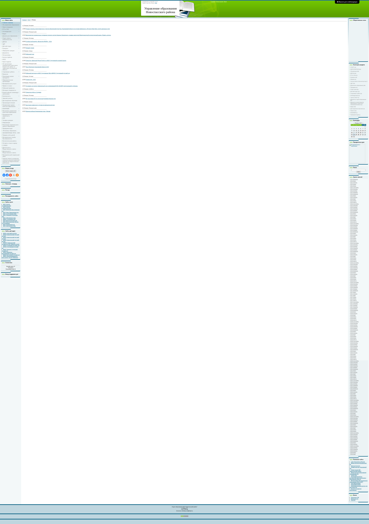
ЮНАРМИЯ (353, 112)
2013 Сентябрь (354, 223)
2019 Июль (353, 338)
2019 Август (353, 339)
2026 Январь (353, 451)
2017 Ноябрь (353, 305)
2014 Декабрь (354, 248)
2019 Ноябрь (353, 344)
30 (351, 136)
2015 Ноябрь (353, 266)
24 (354, 134)
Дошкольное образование (356, 85)
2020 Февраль (354, 349)
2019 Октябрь (354, 343)
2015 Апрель (353, 254)
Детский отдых (354, 91)
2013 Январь (353, 210)
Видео (351, 106)
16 (351, 132)
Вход (225, 1)
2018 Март (353, 312)
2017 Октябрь (354, 303)
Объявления (353, 71)
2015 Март (353, 253)
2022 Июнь (353, 395)
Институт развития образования (355, 489)
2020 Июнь (353, 356)
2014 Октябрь (354, 245)
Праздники (353, 87)
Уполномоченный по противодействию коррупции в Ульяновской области (357, 478)
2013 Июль (353, 220)
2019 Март (353, 331)
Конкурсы (352, 77)
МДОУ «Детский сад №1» (10, 233)
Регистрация (219, 1)
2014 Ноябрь (353, 246)
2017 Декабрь (354, 307)
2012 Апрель (353, 197)
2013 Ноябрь (353, 227)
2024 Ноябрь (353, 436)
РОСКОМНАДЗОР (356, 484)
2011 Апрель (353, 182)
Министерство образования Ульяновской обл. (357, 473)
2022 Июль (353, 397)
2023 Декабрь (354, 419)
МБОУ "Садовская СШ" (9, 219)
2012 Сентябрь (354, 204)
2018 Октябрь (354, 323)
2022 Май (353, 393)
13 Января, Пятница (28, 95)
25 (356, 134)
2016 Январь (353, 269)
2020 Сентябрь (354, 361)
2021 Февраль (354, 369)
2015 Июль (353, 259)
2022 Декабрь (354, 405)
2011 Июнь (353, 184)
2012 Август (353, 202)
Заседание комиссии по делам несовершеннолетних (40, 105)
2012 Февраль (354, 194)
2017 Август (353, 300)
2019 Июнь (353, 336)
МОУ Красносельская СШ (10, 220)
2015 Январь (353, 249)
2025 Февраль (354, 441)
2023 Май (353, 413)
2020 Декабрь (354, 366)
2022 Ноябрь (353, 403)
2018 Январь (353, 308)
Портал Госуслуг (355, 466)
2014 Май (353, 236)
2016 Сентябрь (354, 282)
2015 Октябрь (354, 264)
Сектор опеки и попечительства (358, 81)
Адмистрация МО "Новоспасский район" (355, 470)
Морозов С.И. (354, 499)
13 (360, 130)
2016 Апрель (353, 274)
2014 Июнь (353, 238)
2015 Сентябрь (354, 262)
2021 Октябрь (354, 382)
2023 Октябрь (354, 418)
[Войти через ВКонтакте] (3, 175)
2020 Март (353, 351)
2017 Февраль (354, 290)
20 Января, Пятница (28, 70)
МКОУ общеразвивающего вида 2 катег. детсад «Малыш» (9, 257)
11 (356, 130)
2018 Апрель (353, 313)
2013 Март (353, 213)
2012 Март (353, 195)
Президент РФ (355, 497)
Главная (213, 1)
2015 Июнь (353, 258)
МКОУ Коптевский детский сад (11, 255)
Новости (352, 110)
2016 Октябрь (354, 284)
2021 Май (353, 374)
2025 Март (353, 442)
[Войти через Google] (13, 175)
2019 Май (353, 334)
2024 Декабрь (354, 437)
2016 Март (353, 272)
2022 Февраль (354, 388)
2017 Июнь (353, 297)
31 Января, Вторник (28, 25)
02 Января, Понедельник (29, 108)
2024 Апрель (353, 426)
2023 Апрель (353, 411)
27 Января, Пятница (28, 38)
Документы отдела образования (358, 99)
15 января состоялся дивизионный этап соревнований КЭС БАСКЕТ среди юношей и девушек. (52, 86)
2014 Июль (353, 240)
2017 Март (353, 292)
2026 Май (353, 454)
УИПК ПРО (354, 475)
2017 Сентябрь (354, 302)
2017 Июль (353, 298)
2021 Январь (353, 367)
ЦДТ (351, 83)
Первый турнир (30, 48)
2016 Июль (353, 279)
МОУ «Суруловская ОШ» (10, 214)
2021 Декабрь (354, 385)
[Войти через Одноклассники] (17, 175)
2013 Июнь (353, 218)
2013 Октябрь (354, 225)
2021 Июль (353, 377)
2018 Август (353, 320)
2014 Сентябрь (354, 243)
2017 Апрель (353, 294)
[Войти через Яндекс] (10, 175)
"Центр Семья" (354, 97)
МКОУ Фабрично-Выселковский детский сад (8, 253)
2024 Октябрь (354, 434)
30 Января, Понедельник (29, 32)
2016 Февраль (354, 271)
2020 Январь (353, 348)
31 (354, 136)
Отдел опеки (353, 89)
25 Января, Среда (27, 51)
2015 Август (353, 261)
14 (363, 130)
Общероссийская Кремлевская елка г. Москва (38, 111)
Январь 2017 (358, 123)
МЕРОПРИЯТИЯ (354, 69)
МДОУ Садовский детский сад (11, 245)
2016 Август (353, 280)
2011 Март (353, 181)
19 (358, 132)
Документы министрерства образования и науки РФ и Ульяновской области (357, 103)
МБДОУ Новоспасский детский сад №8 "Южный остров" (10, 243)
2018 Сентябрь (354, 321)
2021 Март (353, 370)
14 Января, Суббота (28, 89)
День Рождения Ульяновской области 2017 (37, 67)
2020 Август (353, 359)
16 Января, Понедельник (29, 82)
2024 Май (353, 428)
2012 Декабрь (354, 209)
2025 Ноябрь (353, 447)
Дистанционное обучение (356, 108)
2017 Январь (353, 289)
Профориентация (354, 114)
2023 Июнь (353, 415)
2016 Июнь (353, 277)
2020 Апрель (353, 352)
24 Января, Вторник (28, 57)
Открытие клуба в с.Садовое (33, 92)
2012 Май (353, 199)
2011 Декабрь (354, 192)
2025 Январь (353, 439)
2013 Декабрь (354, 228)
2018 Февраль (354, 310)
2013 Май (353, 217)
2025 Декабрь (354, 449)
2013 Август (353, 222)
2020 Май (353, 354)
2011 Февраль (354, 179)
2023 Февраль (354, 408)
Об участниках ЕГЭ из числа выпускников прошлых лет (41, 98)
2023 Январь (353, 406)
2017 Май (353, 295)
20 (360, 132)
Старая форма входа (10, 179)
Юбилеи (352, 79)
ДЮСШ (352, 73)
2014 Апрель (353, 235)
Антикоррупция (354, 95)
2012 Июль (353, 200)
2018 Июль (353, 318)
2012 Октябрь (354, 205)
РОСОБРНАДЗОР (356, 483)
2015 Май (353, 256)
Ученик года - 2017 (31, 79)
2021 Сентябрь (354, 380)
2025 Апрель (353, 444)
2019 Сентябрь (354, 341)
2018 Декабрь (354, 326)
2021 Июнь (353, 375)
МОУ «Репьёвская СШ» (9, 218)
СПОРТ (352, 67)
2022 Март (353, 390)
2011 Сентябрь (354, 187)
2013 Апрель (353, 215)
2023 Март (353, 410)
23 (351, 134)
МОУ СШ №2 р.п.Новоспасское (6, 207)
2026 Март (353, 452)
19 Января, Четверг (27, 76)
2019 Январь (353, 328)
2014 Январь (353, 230)
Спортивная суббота (355, 93)
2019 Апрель (353, 333)
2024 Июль (353, 431)
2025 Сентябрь (354, 446)
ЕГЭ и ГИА (353, 75)
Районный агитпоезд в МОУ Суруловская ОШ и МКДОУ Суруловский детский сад (48, 73)
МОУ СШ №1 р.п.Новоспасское (6, 205)
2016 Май (353, 276)
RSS (156, 3)
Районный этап (30, 54)
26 (358, 134)
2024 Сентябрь (354, 433)
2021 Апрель (353, 372)
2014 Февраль (354, 231)
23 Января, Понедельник (29, 63)
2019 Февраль (354, 330)
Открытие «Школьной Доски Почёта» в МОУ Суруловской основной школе (46, 60)
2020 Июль (353, 357)
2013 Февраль (354, 212)
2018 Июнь (353, 316)
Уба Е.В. (353, 500)
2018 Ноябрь (353, 325)
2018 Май (353, 315)
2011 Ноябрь (353, 191)
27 (360, 134)
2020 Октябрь (354, 362)
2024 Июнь (353, 429)
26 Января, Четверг (27, 44)
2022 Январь (353, 387)
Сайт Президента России (358, 462)
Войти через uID (10, 171)
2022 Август (353, 398)
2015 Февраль (354, 251)
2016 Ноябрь (353, 285)
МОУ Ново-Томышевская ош (11, 212)
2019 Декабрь (354, 346)
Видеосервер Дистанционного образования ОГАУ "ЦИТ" (358, 481)
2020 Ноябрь (353, 364)
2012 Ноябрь (353, 207)
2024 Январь (353, 421)
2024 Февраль (354, 423)
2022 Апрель (353, 392)
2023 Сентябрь (354, 416)
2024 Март (353, 424)
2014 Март (353, 233)
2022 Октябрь (354, 401)
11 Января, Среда (27, 101)
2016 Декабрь (354, 287)
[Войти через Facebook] (7, 175)
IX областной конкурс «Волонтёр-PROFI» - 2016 (39, 41)
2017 (29, 20)
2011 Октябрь (354, 189)
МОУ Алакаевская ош (9, 224)
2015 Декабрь (354, 267)
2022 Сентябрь (354, 400)
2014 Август (353, 241)
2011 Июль (353, 186)
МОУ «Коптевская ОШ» (9, 226)
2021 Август (353, 379)
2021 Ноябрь (353, 384)
